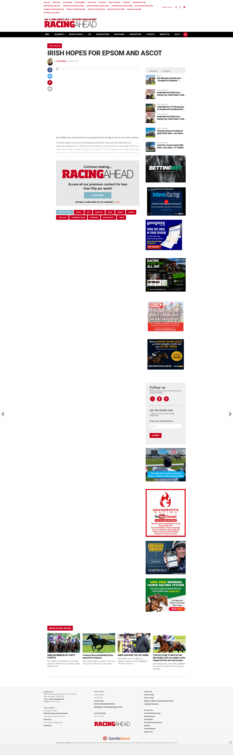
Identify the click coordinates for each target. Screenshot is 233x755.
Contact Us (148, 692)
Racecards (92, 2)
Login (117, 202)
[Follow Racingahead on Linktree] (184, 7)
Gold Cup (62, 217)
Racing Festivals (76, 34)
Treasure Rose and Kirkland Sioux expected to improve (98, 656)
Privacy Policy (149, 695)
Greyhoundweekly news (152, 713)
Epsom (131, 212)
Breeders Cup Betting (96, 9)
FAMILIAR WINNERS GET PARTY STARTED (61, 656)
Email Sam (47, 719)
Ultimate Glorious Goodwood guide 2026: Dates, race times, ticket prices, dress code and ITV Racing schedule (170, 132)
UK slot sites (148, 710)
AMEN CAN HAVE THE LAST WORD (133, 655)
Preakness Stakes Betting (54, 9)
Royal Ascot (108, 217)
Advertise (56, 2)
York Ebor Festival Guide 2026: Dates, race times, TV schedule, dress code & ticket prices (171, 146)
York (121, 217)
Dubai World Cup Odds (116, 9)
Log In (176, 34)
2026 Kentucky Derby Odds (73, 5)
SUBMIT (155, 435)
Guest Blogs (67, 2)
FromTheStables (150, 729)
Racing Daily (148, 719)
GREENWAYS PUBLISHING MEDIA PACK (108, 707)
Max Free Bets (114, 2)
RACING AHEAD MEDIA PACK (104, 704)
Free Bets (102, 2)
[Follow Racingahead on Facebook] (176, 7)
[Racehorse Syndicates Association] (166, 316)
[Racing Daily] (166, 275)
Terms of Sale (149, 698)
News (47, 34)
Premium (94, 217)
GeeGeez (147, 725)
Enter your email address (161, 421)
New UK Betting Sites (52, 5)
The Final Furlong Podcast (153, 722)
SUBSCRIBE (98, 195)
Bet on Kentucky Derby (144, 5)
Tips (89, 34)
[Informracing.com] (166, 214)
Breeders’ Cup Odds (51, 12)
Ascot (78, 212)
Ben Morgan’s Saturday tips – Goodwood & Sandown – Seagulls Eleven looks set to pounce (169, 79)
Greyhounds (119, 34)
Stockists (150, 34)
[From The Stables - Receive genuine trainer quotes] (166, 354)
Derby (120, 212)
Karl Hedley (61, 60)
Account (47, 2)
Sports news (148, 732)
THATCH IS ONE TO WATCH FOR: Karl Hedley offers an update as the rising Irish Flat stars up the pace (169, 658)
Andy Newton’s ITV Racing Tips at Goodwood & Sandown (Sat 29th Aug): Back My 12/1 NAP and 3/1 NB (170, 108)
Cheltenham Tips (139, 2)
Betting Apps (80, 2)
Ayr (88, 212)
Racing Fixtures (102, 34)
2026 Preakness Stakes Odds (97, 5)
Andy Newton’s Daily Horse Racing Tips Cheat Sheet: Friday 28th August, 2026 (171, 93)
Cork (110, 212)
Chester (98, 212)
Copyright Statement (151, 704)
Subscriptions (135, 34)
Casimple (126, 2)
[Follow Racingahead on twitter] (180, 7)
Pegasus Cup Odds (134, 9)
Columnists (59, 34)
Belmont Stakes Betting (76, 9)
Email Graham (99, 701)
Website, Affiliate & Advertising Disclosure (159, 701)
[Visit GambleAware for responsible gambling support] (119, 738)
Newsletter (164, 34)
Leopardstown (78, 217)
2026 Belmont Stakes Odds (122, 5)
